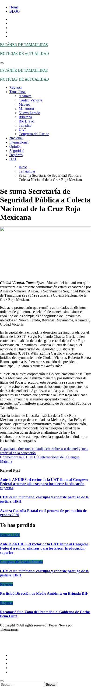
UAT (22, 130)
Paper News (58, 625)
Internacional (18, 142)
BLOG (14, 11)
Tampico (25, 125)
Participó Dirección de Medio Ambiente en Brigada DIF (44, 593)
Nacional (16, 138)
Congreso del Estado (34, 134)
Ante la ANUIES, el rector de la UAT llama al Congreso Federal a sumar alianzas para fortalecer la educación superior (44, 484)
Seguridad (16, 151)
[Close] (2, 681)
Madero (24, 104)
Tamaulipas (17, 92)
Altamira (25, 96)
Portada (6, 535)
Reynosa (15, 88)
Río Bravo (26, 121)
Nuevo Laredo (29, 113)
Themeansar (9, 629)
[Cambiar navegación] (2, 63)
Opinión (15, 146)
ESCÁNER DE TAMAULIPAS (24, 44)
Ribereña (25, 117)
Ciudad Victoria (30, 100)
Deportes (16, 155)
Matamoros (27, 109)
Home (13, 7)
